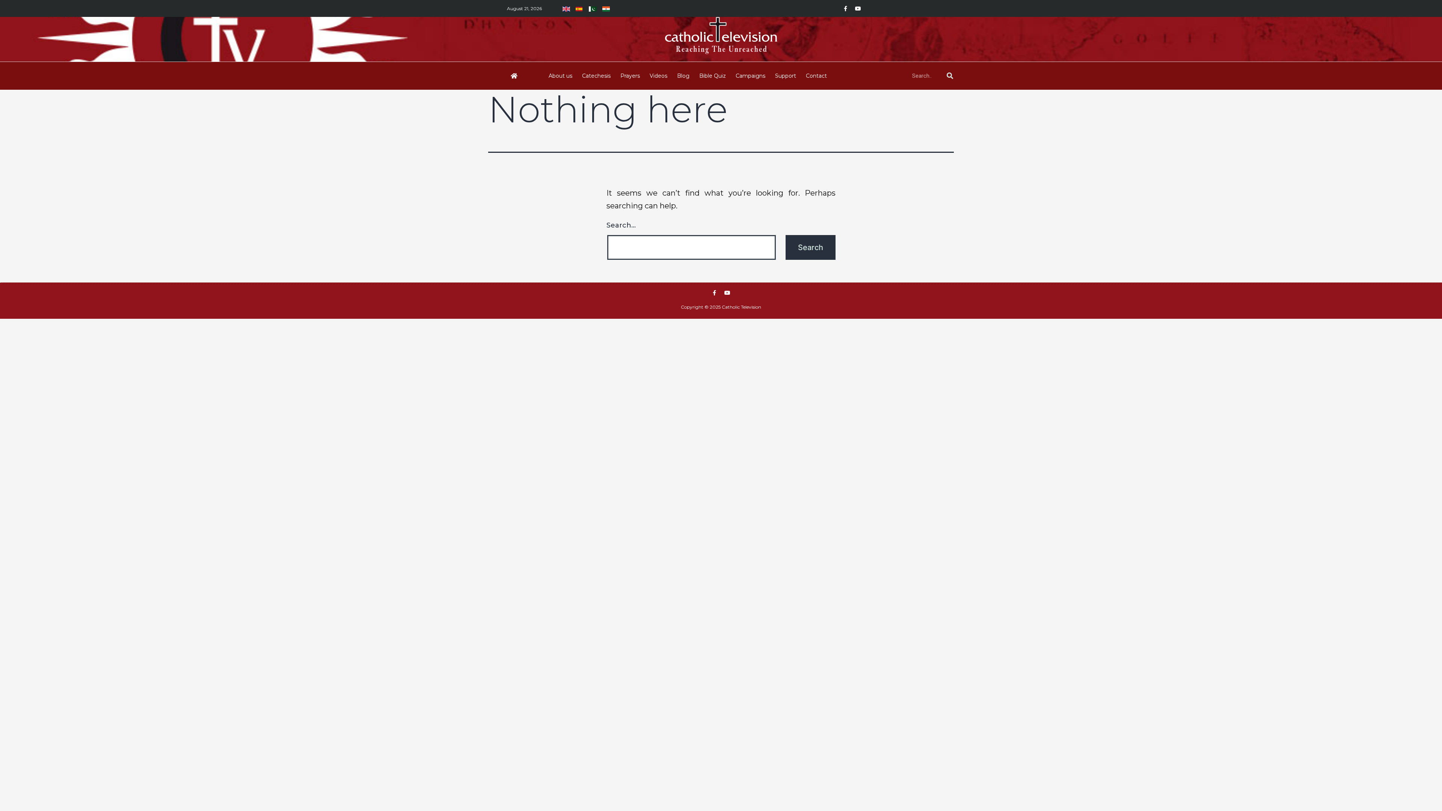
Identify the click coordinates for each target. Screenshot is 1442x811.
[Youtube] (858, 8)
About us (560, 75)
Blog (683, 75)
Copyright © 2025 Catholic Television (721, 307)
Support (785, 75)
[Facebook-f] (845, 8)
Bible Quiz (712, 75)
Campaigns (750, 75)
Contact (816, 75)
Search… (621, 225)
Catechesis (596, 75)
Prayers (630, 75)
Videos (658, 75)
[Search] (950, 76)
